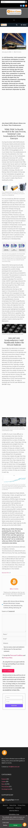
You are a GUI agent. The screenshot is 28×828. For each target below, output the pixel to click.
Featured (4, 779)
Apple (5, 601)
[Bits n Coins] (4, 25)
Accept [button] (15, 825)
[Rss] (26, 6)
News (3, 784)
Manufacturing (18, 605)
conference (6, 605)
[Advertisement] (14, 107)
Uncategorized (6, 789)
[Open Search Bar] (16, 25)
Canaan (17, 603)
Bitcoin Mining (19, 601)
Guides (4, 781)
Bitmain (5, 603)
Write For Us (10, 808)
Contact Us (18, 808)
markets (5, 607)
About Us (5, 805)
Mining (11, 607)
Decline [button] (5, 825)
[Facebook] (21, 6)
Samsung (16, 607)
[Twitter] (23, 6)
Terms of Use (12, 805)
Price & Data (5, 786)
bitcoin (13, 601)
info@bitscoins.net (13, 766)
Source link (5, 572)
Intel (12, 605)
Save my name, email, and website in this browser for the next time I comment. (14, 649)
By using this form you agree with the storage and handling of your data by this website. (13, 664)
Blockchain (11, 603)
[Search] (26, 2)
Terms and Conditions (16, 655)
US (20, 607)
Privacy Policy (8, 658)
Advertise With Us (14, 810)
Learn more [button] (5, 822)
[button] (14, 20)
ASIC (8, 601)
